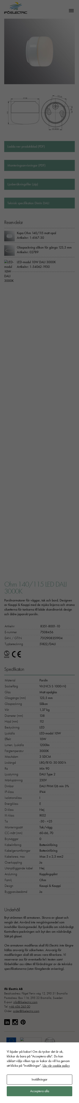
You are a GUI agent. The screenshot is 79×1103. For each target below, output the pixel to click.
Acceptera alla (39, 1091)
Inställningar (39, 1079)
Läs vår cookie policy (56, 1065)
